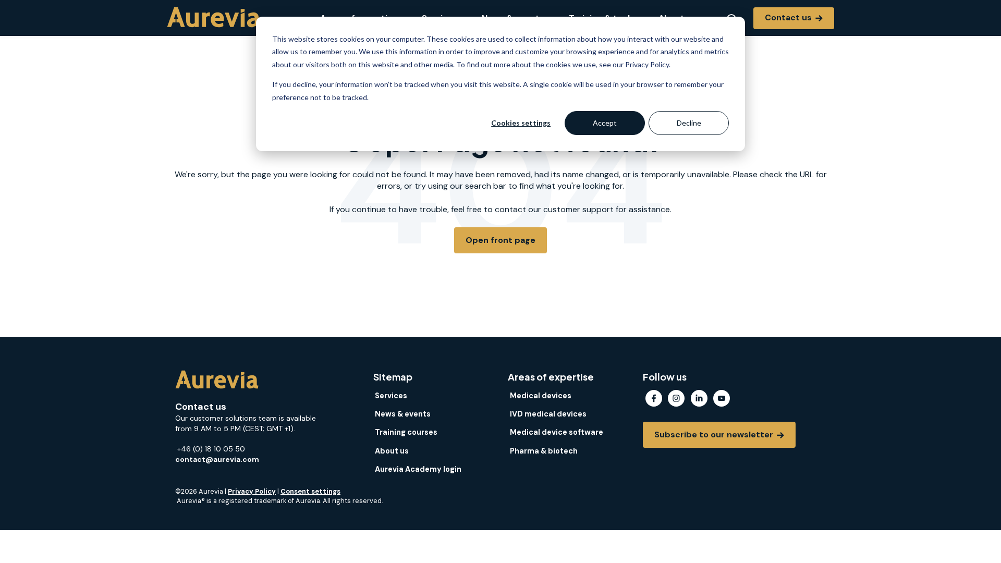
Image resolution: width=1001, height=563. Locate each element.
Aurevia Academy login (418, 469)
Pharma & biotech (544, 451)
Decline (689, 122)
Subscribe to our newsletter (714, 434)
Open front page (500, 240)
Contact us (789, 17)
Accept (605, 122)
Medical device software (556, 432)
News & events (403, 414)
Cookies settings (521, 122)
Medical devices (540, 395)
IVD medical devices (548, 414)
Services (391, 395)
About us (392, 451)
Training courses (406, 432)
